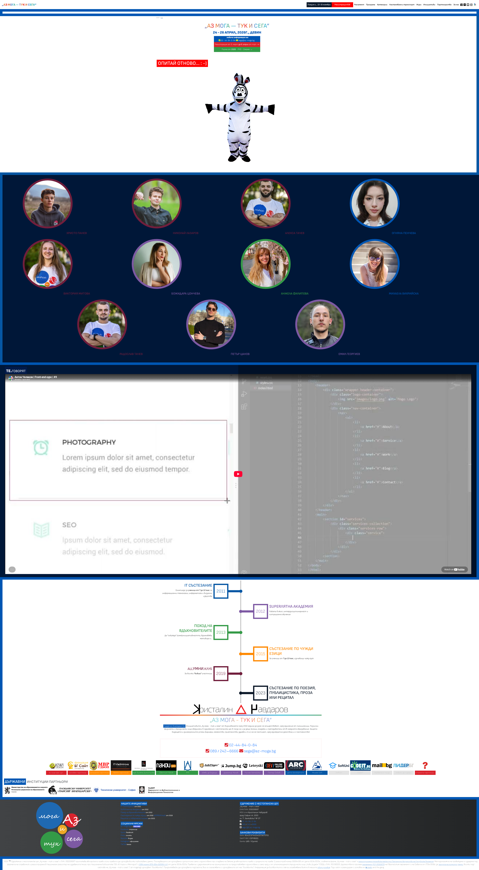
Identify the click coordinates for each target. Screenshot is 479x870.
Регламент (359, 4)
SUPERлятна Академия (131, 809)
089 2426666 (223, 751)
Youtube (124, 838)
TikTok (123, 844)
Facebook (125, 829)
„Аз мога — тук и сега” (19, 4)
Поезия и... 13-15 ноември (319, 4)
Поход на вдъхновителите (133, 812)
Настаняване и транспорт (401, 4)
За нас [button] (456, 4)
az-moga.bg (126, 826)
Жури (418, 4)
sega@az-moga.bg (246, 40)
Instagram (125, 841)
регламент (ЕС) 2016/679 (373, 864)
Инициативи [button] (429, 4)
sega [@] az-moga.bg (251, 827)
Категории (382, 4)
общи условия (324, 867)
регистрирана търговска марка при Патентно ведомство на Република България (396, 861)
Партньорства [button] (444, 4)
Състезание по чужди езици (133, 815)
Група (123, 832)
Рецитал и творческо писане (134, 818)
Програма (370, 4)
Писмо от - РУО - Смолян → (237, 49)
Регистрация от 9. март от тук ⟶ (237, 44)
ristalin (369, 867)
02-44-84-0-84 (242, 745)
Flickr (123, 835)
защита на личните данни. (450, 864)
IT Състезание (127, 806)
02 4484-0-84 (228, 40)
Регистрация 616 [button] (342, 4)
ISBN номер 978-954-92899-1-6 (153, 864)
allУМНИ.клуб (160, 815)
